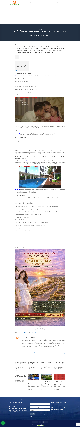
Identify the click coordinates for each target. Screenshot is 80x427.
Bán (46, 2)
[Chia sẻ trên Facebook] (36, 329)
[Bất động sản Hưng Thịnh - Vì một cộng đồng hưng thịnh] (15, 3)
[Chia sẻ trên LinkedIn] (44, 329)
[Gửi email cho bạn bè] (40, 329)
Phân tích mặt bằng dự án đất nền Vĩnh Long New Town (20, 364)
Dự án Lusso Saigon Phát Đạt (57, 405)
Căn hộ (29, 2)
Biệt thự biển (42, 2)
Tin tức (40, 29)
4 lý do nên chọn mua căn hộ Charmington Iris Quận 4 (33, 383)
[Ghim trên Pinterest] (42, 329)
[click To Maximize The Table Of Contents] (17, 57)
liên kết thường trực (33, 332)
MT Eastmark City (60, 409)
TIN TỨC (54, 2)
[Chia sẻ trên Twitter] (38, 329)
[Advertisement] (40, 14)
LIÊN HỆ (58, 2)
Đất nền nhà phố (35, 2)
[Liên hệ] (3, 423)
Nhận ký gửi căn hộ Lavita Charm (46, 363)
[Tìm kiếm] (70, 3)
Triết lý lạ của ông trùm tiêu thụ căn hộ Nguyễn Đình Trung (28, 353)
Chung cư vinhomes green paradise (58, 402)
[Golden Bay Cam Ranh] (40, 287)
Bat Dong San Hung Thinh (45, 35)
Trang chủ (25, 2)
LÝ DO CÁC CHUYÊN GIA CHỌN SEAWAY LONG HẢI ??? (20, 376)
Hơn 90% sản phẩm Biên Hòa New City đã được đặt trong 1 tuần (59, 383)
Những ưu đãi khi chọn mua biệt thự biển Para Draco (59, 364)
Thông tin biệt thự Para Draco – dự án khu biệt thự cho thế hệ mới (46, 383)
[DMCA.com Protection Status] (40, 425)
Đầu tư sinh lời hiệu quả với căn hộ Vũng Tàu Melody (33, 364)
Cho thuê (50, 2)
